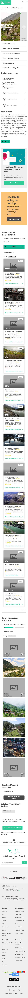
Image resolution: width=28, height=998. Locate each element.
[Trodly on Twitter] (18, 990)
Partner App (18, 960)
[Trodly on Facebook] (9, 990)
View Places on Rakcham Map (11, 53)
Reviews (4, 917)
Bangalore (5, 949)
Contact (4, 920)
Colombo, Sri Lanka (7, 943)
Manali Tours (18, 927)
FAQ (3, 924)
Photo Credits (5, 927)
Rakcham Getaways (8, 63)
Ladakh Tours (19, 933)
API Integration (19, 954)
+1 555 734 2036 (15, 890)
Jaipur (3, 955)
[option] (14, 26)
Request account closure (6, 934)
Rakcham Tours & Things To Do (11, 68)
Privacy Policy (19, 993)
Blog (3, 914)
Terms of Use (8, 993)
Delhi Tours (18, 914)
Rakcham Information (9, 44)
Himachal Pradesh (12, 7)
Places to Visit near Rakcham (11, 58)
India (6, 7)
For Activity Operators (18, 944)
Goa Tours (18, 924)
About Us (4, 911)
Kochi (3, 958)
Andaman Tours (19, 930)
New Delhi (4, 946)
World (2, 7)
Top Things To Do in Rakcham (11, 48)
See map (17, 274)
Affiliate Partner (19, 948)
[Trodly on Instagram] (14, 990)
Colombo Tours (19, 911)
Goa (3, 962)
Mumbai (4, 952)
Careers (4, 930)
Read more (8, 280)
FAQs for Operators (20, 957)
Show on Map (14, 183)
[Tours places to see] (5, 2)
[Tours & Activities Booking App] (14, 979)
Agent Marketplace (20, 951)
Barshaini (20, 7)
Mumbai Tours (19, 917)
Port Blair (4, 965)
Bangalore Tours (19, 920)
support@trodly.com (12, 889)
